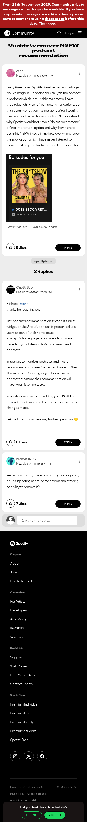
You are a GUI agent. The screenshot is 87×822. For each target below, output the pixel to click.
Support (16, 657)
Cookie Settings (36, 793)
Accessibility (32, 800)
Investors (17, 628)
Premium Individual (24, 704)
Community (23, 33)
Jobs (13, 572)
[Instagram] (15, 756)
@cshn (24, 303)
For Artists (17, 601)
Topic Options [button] (42, 261)
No (35, 815)
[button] (79, 73)
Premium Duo (20, 713)
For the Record (21, 581)
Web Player (18, 666)
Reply (68, 248)
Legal (13, 787)
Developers (19, 610)
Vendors (16, 637)
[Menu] (79, 33)
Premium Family (22, 722)
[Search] (59, 33)
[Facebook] (42, 756)
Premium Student (23, 731)
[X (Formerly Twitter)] (29, 756)
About (14, 563)
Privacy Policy (17, 793)
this (9, 402)
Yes (51, 815)
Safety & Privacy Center (32, 787)
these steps (54, 18)
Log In (69, 33)
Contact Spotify (21, 683)
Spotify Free (19, 739)
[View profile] (10, 72)
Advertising (18, 619)
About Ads (16, 800)
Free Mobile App (22, 675)
